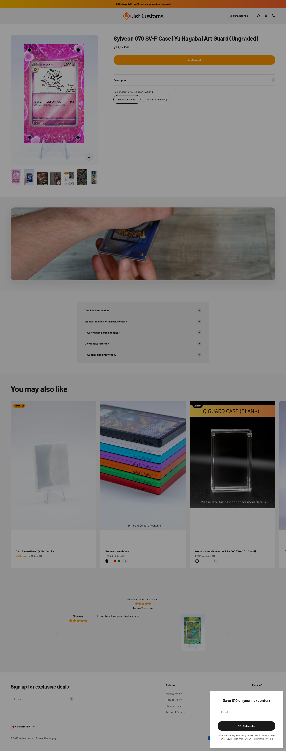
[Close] (276, 697)
